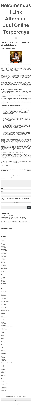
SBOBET (2, 344)
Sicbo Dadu (3, 350)
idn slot (2, 316)
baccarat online (4, 295)
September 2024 (4, 272)
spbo (2, 385)
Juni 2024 (3, 277)
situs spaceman (4, 354)
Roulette (2, 340)
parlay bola (3, 337)
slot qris (2, 374)
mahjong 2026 (3, 323)
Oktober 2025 (3, 253)
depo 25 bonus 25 (4, 307)
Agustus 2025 (3, 256)
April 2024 (3, 280)
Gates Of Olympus (4, 308)
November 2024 (4, 269)
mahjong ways (3, 328)
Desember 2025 (4, 250)
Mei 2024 (2, 278)
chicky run (3, 300)
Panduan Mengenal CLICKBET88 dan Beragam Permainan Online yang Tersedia (16, 215)
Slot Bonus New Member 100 (6, 362)
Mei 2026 (2, 243)
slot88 (2, 379)
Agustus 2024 (3, 274)
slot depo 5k (3, 366)
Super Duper (14, 48)
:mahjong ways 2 (4, 291)
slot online (3, 372)
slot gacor (26, 67)
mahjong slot (3, 325)
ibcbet (2, 311)
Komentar (3, 178)
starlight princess (4, 387)
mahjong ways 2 (4, 329)
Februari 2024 (3, 283)
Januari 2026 (3, 249)
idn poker (2, 314)
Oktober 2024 (3, 271)
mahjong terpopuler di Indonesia (7, 326)
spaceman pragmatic (5, 382)
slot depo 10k (3, 365)
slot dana (2, 363)
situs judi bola (3, 351)
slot (1, 356)
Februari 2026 (3, 247)
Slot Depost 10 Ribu (4, 368)
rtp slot (2, 341)
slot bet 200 (3, 359)
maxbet (2, 332)
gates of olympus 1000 (5, 310)
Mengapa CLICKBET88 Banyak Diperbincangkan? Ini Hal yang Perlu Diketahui (15, 222)
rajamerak (2, 338)
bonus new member (4, 297)
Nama (2, 188)
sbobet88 (2, 345)
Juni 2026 (3, 241)
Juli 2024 (2, 275)
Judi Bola (2, 319)
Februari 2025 (3, 265)
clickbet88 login (4, 304)
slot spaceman (3, 375)
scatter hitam (3, 347)
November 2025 (4, 252)
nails (2, 334)
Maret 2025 (3, 264)
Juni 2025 (3, 259)
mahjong (2, 322)
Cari (1, 205)
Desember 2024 (4, 268)
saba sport (3, 342)
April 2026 (3, 244)
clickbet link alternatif (5, 301)
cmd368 (2, 306)
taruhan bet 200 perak (5, 388)
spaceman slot (3, 384)
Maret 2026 (3, 246)
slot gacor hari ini (4, 371)
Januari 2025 (3, 266)
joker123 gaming (4, 317)
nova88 (2, 335)
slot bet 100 (3, 357)
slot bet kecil (3, 360)
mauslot (2, 331)
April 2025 (3, 262)
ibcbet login (3, 313)
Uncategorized (7, 165)
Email (2, 191)
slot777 (2, 378)
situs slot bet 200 (4, 353)
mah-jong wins (3, 320)
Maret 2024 (3, 281)
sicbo (2, 348)
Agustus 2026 (3, 238)
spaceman (3, 381)
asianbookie (3, 292)
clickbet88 (3, 303)
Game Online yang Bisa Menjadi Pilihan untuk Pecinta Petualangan (13, 217)
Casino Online (3, 298)
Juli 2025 (2, 258)
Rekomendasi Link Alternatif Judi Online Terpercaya (16, 18)
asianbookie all (3, 294)
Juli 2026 (2, 240)
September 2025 (4, 255)
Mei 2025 (2, 261)
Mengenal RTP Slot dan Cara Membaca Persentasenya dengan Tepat (14, 221)
